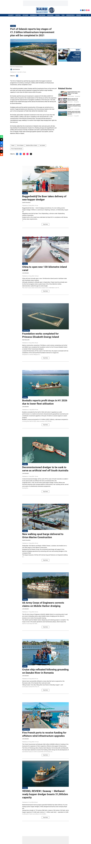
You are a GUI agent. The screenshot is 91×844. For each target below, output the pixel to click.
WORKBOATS (33, 15)
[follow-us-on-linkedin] (17, 75)
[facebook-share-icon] (1, 143)
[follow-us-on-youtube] (24, 154)
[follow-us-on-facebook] (20, 154)
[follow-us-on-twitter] (30, 154)
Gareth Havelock (26, 202)
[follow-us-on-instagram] (27, 154)
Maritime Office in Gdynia (31, 145)
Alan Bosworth (25, 339)
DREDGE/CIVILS (70, 15)
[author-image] (11, 69)
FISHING (57, 15)
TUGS (63, 15)
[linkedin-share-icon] (1, 146)
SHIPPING (18, 15)
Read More (45, 224)
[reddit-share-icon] (1, 155)
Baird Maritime (16, 69)
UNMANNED (50, 15)
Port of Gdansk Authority (16, 148)
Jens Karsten (25, 273)
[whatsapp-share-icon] (1, 137)
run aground (57, 681)
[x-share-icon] (1, 140)
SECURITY (10, 15)
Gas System (42, 145)
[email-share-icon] (1, 149)
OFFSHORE (25, 15)
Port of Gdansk (20, 145)
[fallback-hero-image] (62, 93)
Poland (12, 145)
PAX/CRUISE (42, 15)
